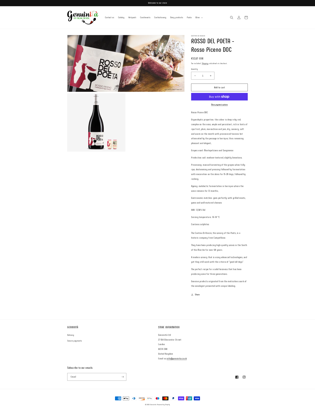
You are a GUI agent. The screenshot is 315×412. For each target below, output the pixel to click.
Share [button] (197, 294)
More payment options (219, 104)
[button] (198, 17)
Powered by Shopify (163, 404)
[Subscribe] (122, 377)
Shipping (205, 63)
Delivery (70, 335)
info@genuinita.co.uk (177, 358)
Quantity (194, 69)
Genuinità (153, 404)
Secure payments (74, 340)
